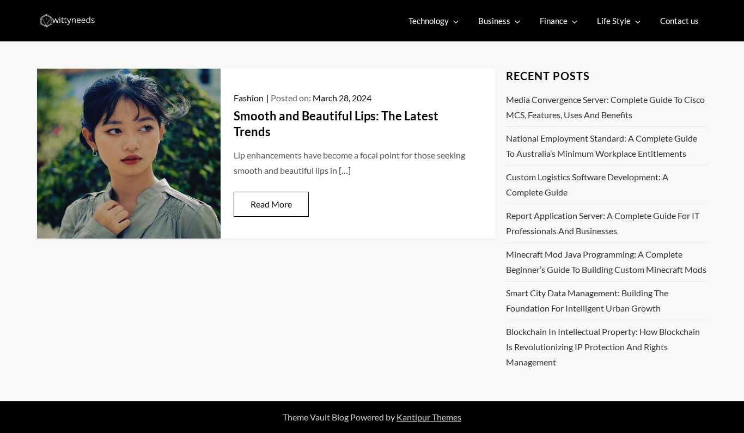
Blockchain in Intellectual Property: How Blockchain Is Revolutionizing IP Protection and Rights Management (603, 346)
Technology (428, 21)
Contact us (679, 21)
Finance (554, 21)
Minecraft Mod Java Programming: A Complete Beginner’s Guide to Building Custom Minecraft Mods (606, 262)
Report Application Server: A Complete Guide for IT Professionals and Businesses (602, 223)
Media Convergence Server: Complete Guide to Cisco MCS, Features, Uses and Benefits (605, 107)
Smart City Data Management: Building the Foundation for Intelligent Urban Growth (587, 300)
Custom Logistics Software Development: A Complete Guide (587, 184)
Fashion (249, 98)
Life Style (614, 21)
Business (494, 21)
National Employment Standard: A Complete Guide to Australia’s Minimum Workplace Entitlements (601, 145)
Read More (271, 204)
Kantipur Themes (429, 417)
